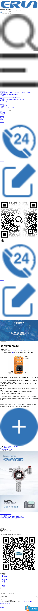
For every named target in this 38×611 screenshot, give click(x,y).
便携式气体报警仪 (3, 92)
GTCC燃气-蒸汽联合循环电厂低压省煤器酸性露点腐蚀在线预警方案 (12, 517)
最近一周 (3, 449)
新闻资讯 (2, 104)
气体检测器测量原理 (7, 447)
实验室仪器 (17, 99)
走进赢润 (2, 106)
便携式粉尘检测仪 (3, 97)
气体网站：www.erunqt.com (6, 590)
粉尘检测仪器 (2, 95)
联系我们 (2, 109)
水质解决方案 (7, 101)
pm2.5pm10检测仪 (16, 97)
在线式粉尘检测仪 (10, 97)
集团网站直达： (4, 587)
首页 (1, 89)
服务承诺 (12, 107)
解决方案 (2, 100)
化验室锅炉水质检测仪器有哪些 (5, 514)
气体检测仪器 (2, 91)
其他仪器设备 (21, 99)
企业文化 (5, 107)
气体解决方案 (2, 101)
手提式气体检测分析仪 (17, 92)
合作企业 (2, 103)
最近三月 (7, 449)
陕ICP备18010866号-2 (28, 601)
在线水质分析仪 (3, 94)
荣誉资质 (8, 107)
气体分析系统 (28, 92)
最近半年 (10, 449)
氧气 (13, 352)
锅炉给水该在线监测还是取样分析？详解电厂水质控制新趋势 (11, 516)
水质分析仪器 (2, 93)
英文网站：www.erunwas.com (6, 592)
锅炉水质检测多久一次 (4, 515)
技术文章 (5, 105)
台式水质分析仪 (9, 94)
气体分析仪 (24, 92)
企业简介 (2, 107)
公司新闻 (2, 105)
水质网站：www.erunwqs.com (6, 589)
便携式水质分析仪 (15, 94)
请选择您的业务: (3, 594)
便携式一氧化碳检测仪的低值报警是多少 (11, 446)
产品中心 (2, 98)
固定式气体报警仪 (10, 92)
